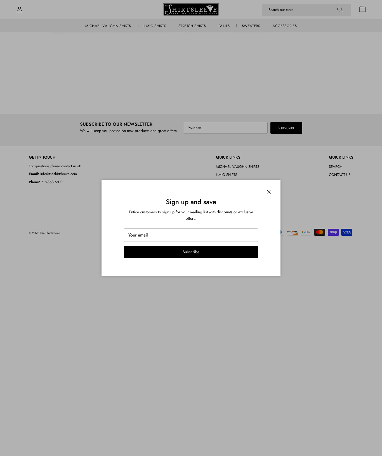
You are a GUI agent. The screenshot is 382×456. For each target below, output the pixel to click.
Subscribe (191, 252)
